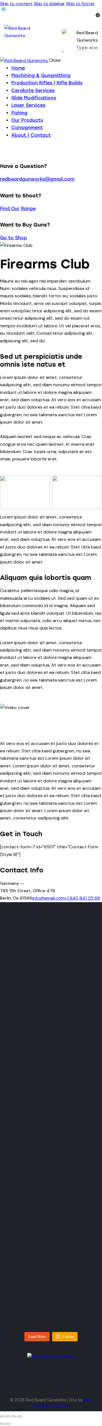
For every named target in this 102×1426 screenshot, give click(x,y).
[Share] (13, 1416)
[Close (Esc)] (19, 1416)
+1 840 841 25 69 (82, 898)
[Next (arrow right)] (8, 1424)
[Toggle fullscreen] (8, 1416)
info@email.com (48, 898)
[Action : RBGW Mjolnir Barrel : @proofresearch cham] (29, 1248)
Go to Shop (13, 237)
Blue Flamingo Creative (62, 1403)
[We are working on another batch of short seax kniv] (72, 967)
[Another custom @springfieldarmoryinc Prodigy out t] (29, 1081)
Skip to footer (80, 4)
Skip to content (16, 4)
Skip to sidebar (49, 4)
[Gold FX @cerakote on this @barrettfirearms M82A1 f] (29, 967)
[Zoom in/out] (2, 1416)
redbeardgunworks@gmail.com (37, 179)
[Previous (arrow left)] (2, 1424)
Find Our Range (18, 208)
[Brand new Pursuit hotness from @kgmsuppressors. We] (72, 1096)
